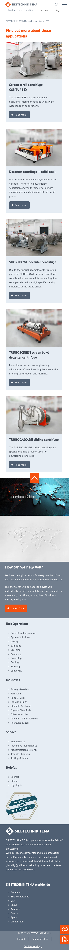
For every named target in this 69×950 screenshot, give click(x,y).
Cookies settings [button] (33, 946)
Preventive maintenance (24, 745)
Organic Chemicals (21, 710)
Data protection (40, 939)
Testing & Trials (19, 758)
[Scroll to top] (34, 478)
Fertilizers (16, 693)
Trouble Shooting (20, 753)
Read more (20, 114)
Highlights (16, 785)
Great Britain (17, 921)
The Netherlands (20, 896)
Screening (16, 658)
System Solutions (20, 637)
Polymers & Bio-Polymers (25, 718)
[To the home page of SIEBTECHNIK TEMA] (21, 3)
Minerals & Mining (21, 706)
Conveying (16, 670)
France (14, 913)
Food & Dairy (18, 697)
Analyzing (16, 653)
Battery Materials (20, 689)
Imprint (21, 939)
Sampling (16, 645)
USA (13, 900)
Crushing (16, 649)
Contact (15, 776)
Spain (14, 917)
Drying (14, 641)
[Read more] (34, 43)
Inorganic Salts (19, 701)
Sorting (15, 662)
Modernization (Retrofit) (24, 749)
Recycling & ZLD (20, 722)
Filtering (15, 666)
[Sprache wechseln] (56, 4)
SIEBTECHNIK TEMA (15, 21)
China (14, 904)
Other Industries (19, 714)
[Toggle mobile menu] (64, 4)
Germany (15, 892)
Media (14, 781)
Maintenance (18, 741)
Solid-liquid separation (23, 633)
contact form (17, 608)
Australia (15, 909)
